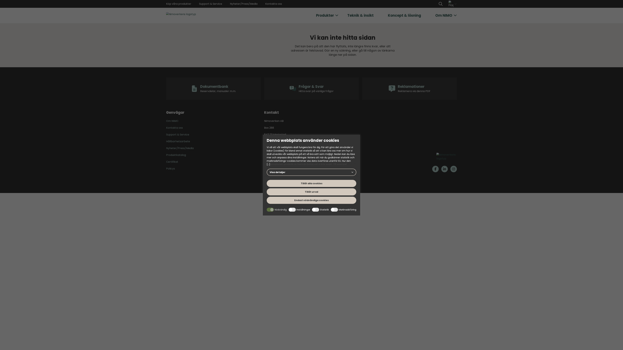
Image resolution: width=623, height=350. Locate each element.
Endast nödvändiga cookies (311, 200)
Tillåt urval (311, 191)
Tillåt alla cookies (311, 183)
